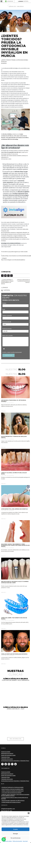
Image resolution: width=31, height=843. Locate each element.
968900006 (25, 1)
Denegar (15, 833)
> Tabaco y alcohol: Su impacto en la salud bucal (12, 790)
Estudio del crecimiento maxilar (8, 755)
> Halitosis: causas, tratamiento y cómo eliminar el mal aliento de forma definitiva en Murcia (15, 795)
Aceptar (15, 829)
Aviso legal (25, 841)
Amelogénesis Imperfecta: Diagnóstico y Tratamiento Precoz (15, 760)
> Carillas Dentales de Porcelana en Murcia (11, 802)
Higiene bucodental (5, 751)
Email (3, 309)
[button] (28, 813)
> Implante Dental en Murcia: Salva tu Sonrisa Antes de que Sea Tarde (14, 798)
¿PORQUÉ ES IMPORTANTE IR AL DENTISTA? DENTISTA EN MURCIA (23, 281)
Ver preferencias (15, 838)
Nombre (4, 303)
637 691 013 (10, 1)
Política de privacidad (17, 841)
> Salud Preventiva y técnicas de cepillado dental (12, 789)
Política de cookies (7, 841)
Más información (15, 738)
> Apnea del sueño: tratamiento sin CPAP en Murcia (12, 800)
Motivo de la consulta (7, 335)
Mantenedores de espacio (7, 753)
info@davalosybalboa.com (8, 808)
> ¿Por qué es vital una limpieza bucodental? (11, 792)
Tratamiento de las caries (7, 758)
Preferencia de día (6, 321)
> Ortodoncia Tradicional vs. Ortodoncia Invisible (12, 787)
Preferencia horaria (6, 328)
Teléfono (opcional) (7, 315)
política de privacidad (17, 352)
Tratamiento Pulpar (5, 757)
